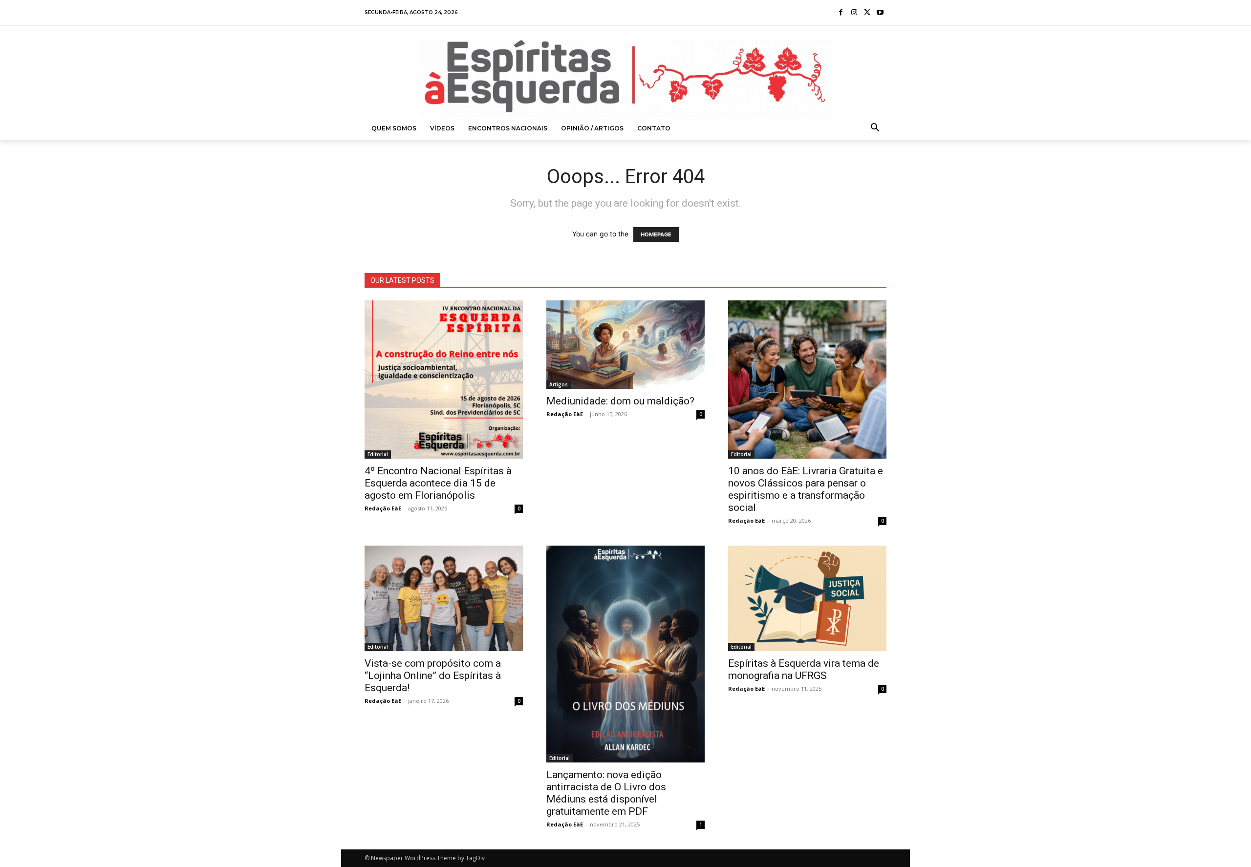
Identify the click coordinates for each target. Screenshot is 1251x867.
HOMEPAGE (656, 234)
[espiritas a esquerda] (625, 76)
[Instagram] (854, 13)
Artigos (558, 384)
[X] (867, 13)
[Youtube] (879, 13)
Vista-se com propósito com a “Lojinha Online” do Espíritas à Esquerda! (433, 675)
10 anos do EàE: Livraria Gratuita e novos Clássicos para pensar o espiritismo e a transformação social (805, 489)
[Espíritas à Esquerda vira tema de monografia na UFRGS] (807, 598)
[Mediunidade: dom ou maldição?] (625, 344)
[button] (875, 128)
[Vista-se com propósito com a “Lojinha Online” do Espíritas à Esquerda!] (444, 598)
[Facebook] (841, 13)
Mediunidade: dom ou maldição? (620, 401)
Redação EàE (383, 508)
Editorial (377, 454)
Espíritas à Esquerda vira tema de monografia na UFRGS (803, 669)
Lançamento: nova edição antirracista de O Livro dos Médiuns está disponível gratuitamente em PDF (606, 793)
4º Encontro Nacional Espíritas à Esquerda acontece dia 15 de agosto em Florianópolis (438, 483)
